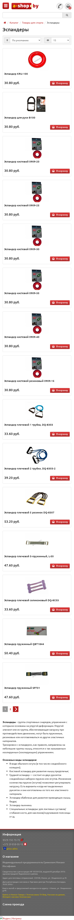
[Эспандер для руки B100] (37, 104)
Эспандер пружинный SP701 (22, 687)
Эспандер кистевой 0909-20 (21, 161)
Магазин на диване (56, 894)
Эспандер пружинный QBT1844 (24, 644)
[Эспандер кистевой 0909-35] (37, 279)
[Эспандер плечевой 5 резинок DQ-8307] (37, 499)
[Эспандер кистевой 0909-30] (37, 235)
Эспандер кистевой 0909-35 (21, 293)
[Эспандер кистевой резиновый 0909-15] (37, 367)
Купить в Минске (10, 894)
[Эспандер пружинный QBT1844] (37, 630)
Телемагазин (25, 896)
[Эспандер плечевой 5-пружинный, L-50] (37, 542)
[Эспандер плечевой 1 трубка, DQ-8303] (37, 411)
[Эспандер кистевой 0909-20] (37, 148)
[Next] (15, 709)
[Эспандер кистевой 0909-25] (37, 192)
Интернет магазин (11, 896)
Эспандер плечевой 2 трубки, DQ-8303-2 (30, 468)
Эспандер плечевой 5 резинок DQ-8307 (29, 512)
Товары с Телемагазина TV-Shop (32, 894)
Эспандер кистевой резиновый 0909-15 (29, 381)
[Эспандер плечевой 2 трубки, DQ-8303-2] (37, 455)
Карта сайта (10, 848)
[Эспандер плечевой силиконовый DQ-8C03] (37, 586)
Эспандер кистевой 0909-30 (21, 249)
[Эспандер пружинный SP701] (37, 674)
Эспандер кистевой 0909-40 (21, 337)
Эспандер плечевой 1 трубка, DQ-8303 (28, 424)
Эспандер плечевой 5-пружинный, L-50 (29, 556)
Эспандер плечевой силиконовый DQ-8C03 (31, 600)
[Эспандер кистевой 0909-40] (37, 323)
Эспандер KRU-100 (16, 73)
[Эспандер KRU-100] (37, 60)
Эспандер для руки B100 (19, 117)
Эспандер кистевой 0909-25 (21, 205)
